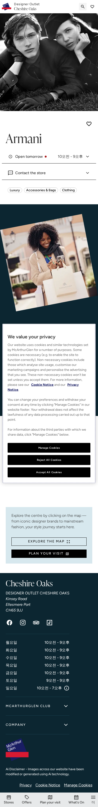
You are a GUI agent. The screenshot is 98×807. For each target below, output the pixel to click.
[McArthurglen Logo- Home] (6, 6)
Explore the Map (46, 541)
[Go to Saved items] (92, 6)
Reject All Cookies (49, 460)
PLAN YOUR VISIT (46, 553)
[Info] (66, 688)
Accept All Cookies (49, 472)
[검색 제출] (83, 6)
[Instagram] (23, 622)
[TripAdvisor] (36, 622)
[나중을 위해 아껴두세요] (89, 124)
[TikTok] (49, 622)
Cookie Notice (47, 785)
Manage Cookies (78, 785)
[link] (27, 6)
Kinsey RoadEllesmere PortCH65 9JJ (18, 604)
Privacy (26, 785)
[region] (48, 403)
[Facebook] (9, 622)
